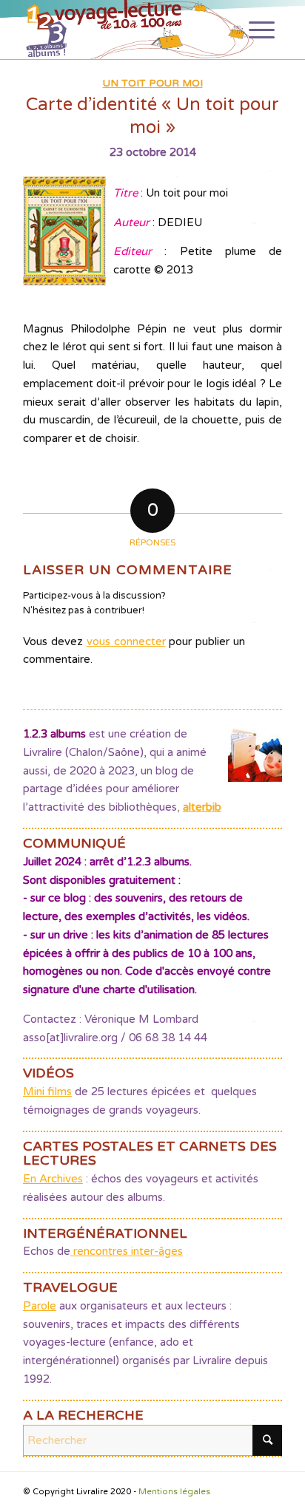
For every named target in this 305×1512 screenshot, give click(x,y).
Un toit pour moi (153, 83)
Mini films (47, 1091)
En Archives (53, 1178)
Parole (39, 1305)
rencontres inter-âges (126, 1251)
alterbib (202, 807)
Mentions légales (174, 1491)
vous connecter (126, 641)
